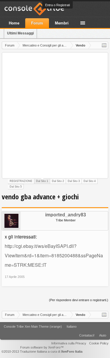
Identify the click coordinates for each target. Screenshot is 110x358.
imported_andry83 (65, 215)
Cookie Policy (99, 343)
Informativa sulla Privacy (68, 343)
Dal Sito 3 (74, 181)
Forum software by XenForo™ (42, 347)
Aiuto (102, 335)
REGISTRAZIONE (21, 181)
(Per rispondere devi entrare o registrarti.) (78, 300)
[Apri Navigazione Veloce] (104, 45)
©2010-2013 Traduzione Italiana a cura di (41, 351)
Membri (62, 23)
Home (14, 23)
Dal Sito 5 (16, 186)
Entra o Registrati (57, 5)
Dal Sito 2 (58, 181)
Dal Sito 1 (42, 181)
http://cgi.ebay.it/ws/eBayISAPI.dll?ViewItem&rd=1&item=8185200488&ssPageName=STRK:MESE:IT (54, 255)
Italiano (72, 326)
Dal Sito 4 (90, 181)
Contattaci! (86, 335)
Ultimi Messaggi (20, 33)
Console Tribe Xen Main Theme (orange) (33, 326)
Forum (37, 23)
